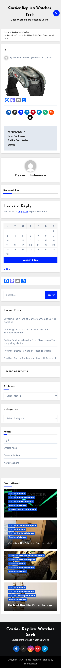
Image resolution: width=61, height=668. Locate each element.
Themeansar (30, 663)
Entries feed (10, 448)
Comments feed (12, 455)
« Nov (7, 269)
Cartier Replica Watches (21, 497)
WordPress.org (11, 463)
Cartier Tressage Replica (22, 595)
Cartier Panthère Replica (22, 560)
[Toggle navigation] (3, 13)
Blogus (46, 659)
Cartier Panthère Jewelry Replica (26, 556)
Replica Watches (17, 505)
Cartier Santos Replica (21, 501)
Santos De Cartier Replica (22, 509)
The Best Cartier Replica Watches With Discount (30, 358)
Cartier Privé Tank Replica (22, 525)
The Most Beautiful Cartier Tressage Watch (27, 350)
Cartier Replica (17, 493)
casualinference (21, 57)
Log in (7, 440)
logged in (23, 211)
